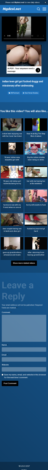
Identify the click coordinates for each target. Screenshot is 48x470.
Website (5, 365)
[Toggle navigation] (44, 9)
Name (5, 345)
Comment (6, 312)
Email (5, 355)
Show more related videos (24, 263)
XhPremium (14, 93)
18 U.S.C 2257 (24, 466)
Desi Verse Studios (31, 93)
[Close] (45, 2)
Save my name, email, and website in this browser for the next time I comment (25, 376)
